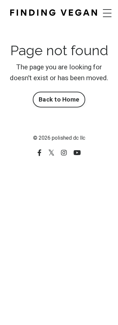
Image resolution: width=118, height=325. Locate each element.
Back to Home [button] (59, 99)
